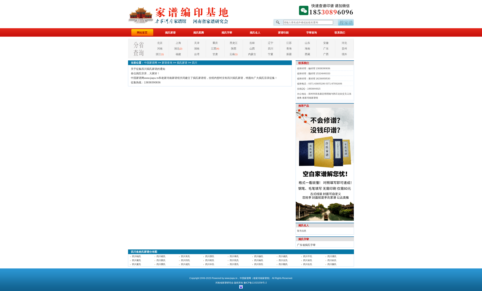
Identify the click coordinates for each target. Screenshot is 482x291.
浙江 (160, 54)
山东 (307, 42)
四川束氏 (307, 260)
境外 (344, 54)
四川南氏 (258, 260)
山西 (252, 48)
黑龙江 (234, 42)
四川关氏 (185, 256)
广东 (326, 48)
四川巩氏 (234, 260)
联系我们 (340, 32)
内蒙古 (252, 54)
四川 (270, 48)
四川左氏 (283, 260)
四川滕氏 (331, 264)
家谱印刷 (283, 32)
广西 (326, 54)
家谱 (224, 282)
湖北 (178, 48)
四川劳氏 (258, 264)
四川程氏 (209, 260)
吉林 (252, 42)
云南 (234, 54)
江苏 (289, 42)
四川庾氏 (209, 256)
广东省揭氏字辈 (306, 244)
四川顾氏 (283, 264)
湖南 (196, 48)
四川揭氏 (283, 256)
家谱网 (184, 14)
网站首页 (142, 32)
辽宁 (270, 42)
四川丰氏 (209, 264)
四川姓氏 (331, 260)
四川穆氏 (258, 256)
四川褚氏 (160, 256)
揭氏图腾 (198, 32)
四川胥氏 (234, 264)
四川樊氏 (160, 264)
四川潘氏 (331, 256)
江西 (215, 48)
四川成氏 (185, 264)
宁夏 (270, 54)
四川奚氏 (160, 260)
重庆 (215, 42)
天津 (196, 42)
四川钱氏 (136, 256)
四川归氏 (185, 260)
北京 (159, 42)
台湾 (196, 54)
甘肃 (215, 54)
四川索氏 (136, 260)
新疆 (289, 54)
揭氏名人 (255, 32)
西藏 (307, 54)
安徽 (326, 42)
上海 (178, 42)
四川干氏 (307, 256)
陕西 (233, 48)
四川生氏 (307, 264)
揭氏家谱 (170, 32)
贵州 (344, 48)
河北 (344, 42)
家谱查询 (167, 62)
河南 (159, 48)
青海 (289, 48)
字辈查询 (311, 32)
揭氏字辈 (227, 32)
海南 (307, 48)
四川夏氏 (136, 264)
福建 (178, 54)
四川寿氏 (234, 256)
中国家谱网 (150, 62)
